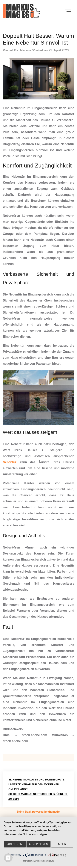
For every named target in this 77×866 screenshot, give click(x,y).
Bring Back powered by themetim (38, 811)
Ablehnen (14, 844)
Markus (25, 50)
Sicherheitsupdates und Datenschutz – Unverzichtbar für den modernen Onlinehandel (37, 784)
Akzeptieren (38, 844)
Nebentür (9, 462)
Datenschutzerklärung (44, 861)
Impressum (28, 861)
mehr (62, 844)
